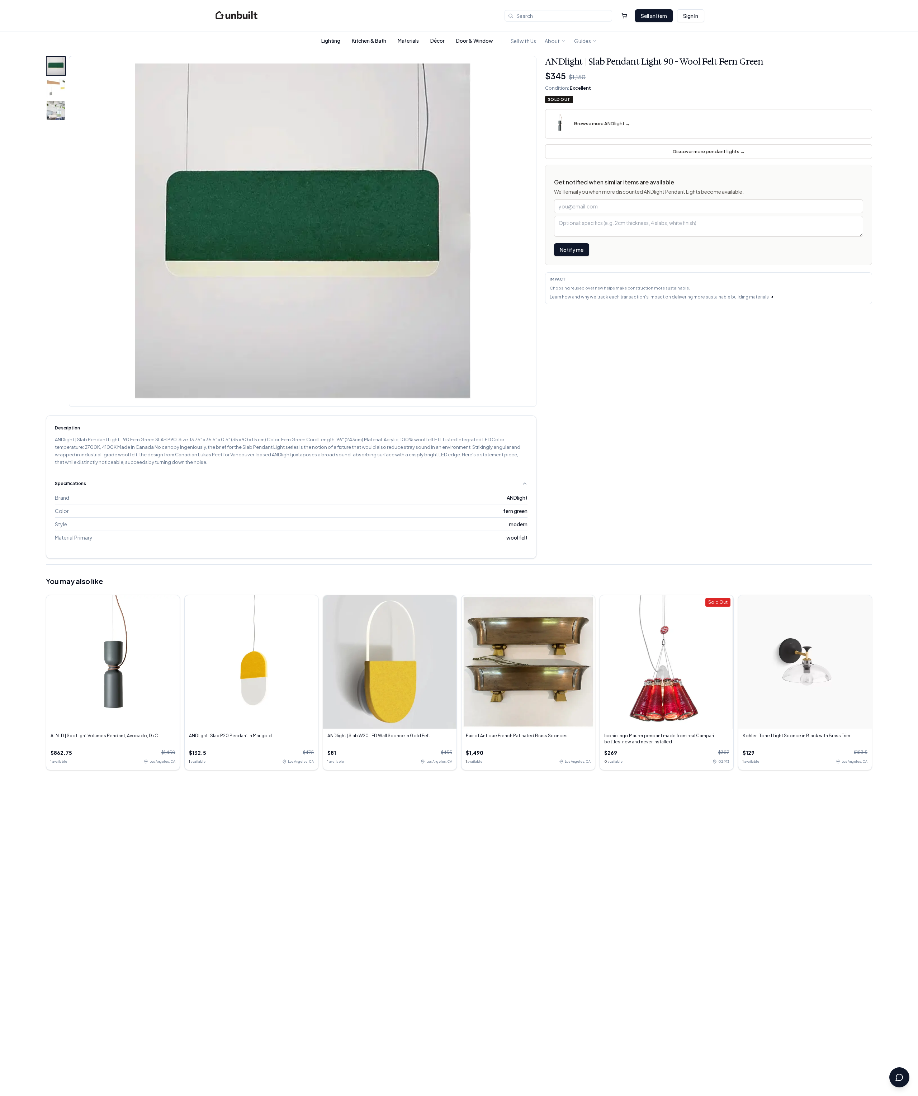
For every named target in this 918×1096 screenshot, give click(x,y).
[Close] (565, 493)
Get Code (416, 581)
